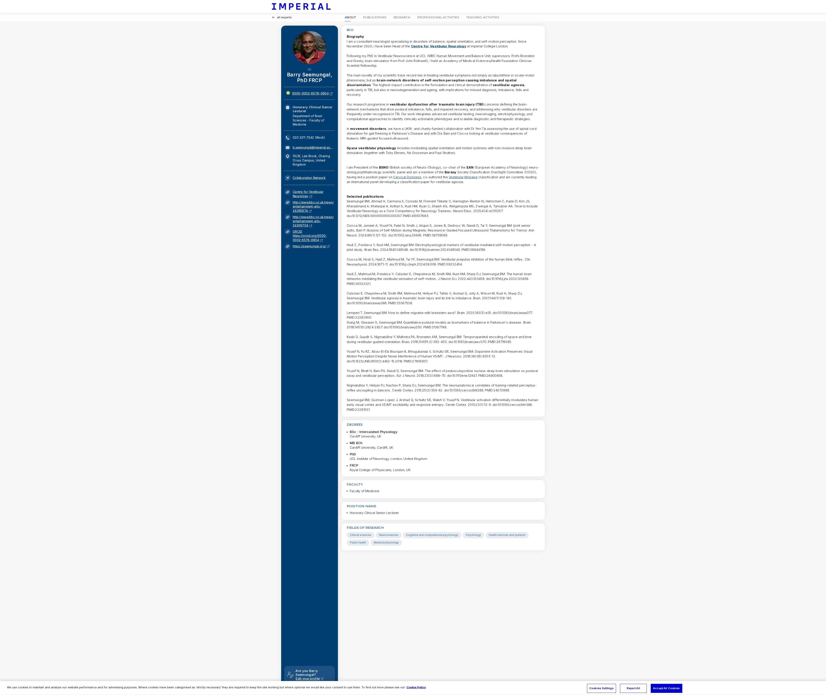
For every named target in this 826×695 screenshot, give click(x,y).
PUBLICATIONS (375, 17)
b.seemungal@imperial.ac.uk (313, 147)
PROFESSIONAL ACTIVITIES (438, 17)
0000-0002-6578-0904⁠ (310, 93)
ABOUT (350, 17)
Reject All (633, 688)
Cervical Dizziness (407, 177)
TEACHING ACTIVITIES (482, 17)
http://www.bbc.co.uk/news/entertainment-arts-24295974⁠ (313, 206)
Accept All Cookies (666, 688)
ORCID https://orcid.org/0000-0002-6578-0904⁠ (310, 236)
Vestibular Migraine (463, 177)
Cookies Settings (601, 688)
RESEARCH (402, 17)
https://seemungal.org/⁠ (309, 246)
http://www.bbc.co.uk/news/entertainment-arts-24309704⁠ (313, 221)
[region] (413, 688)
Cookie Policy (416, 687)
